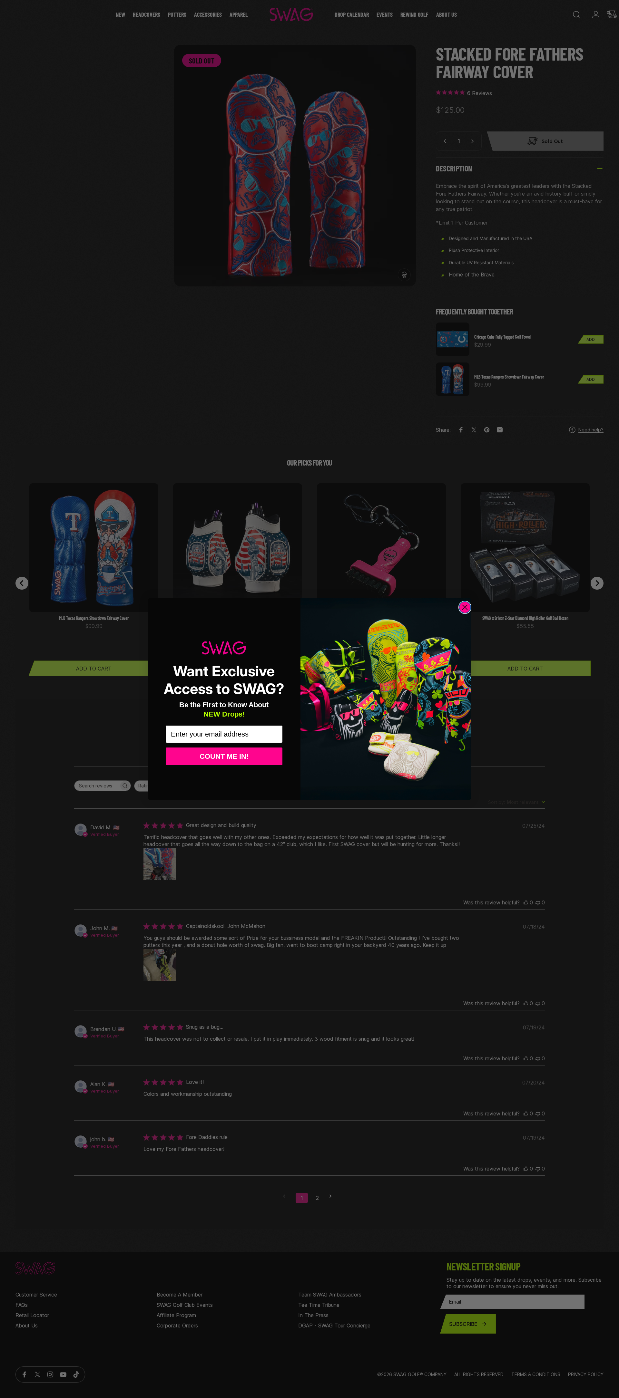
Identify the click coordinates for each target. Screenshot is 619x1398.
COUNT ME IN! (224, 756)
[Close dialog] (465, 607)
